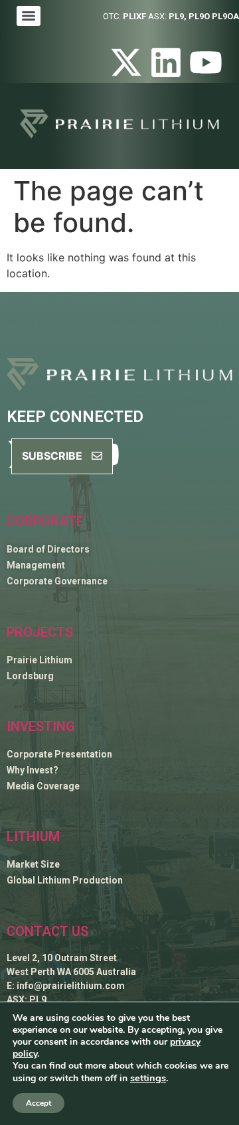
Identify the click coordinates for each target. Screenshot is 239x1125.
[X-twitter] (126, 62)
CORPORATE (45, 521)
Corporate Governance (57, 581)
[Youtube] (205, 62)
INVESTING (41, 726)
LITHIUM (33, 836)
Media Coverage (43, 786)
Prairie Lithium (39, 660)
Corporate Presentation (59, 754)
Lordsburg (30, 676)
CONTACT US (47, 931)
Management (36, 565)
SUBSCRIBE (53, 455)
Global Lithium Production (65, 880)
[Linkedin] (166, 62)
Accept (38, 1103)
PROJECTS (40, 632)
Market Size (33, 864)
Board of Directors (48, 549)
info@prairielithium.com (71, 985)
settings (148, 1078)
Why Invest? (32, 770)
